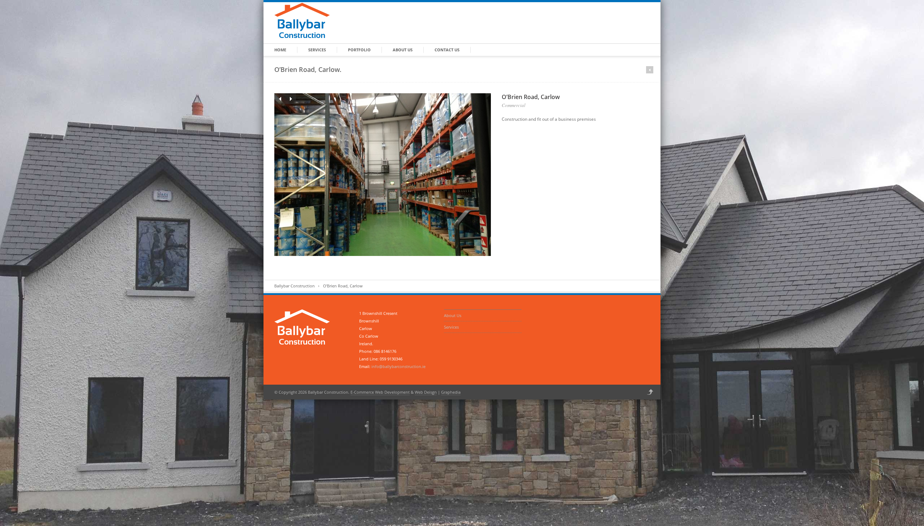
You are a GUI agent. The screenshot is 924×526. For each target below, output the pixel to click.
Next (290, 98)
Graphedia (451, 392)
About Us (403, 49)
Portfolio (359, 49)
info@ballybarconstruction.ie (398, 366)
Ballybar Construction (294, 285)
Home (280, 49)
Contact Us (447, 49)
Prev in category (649, 69)
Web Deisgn (426, 392)
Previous (279, 98)
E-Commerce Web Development (380, 392)
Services (317, 49)
